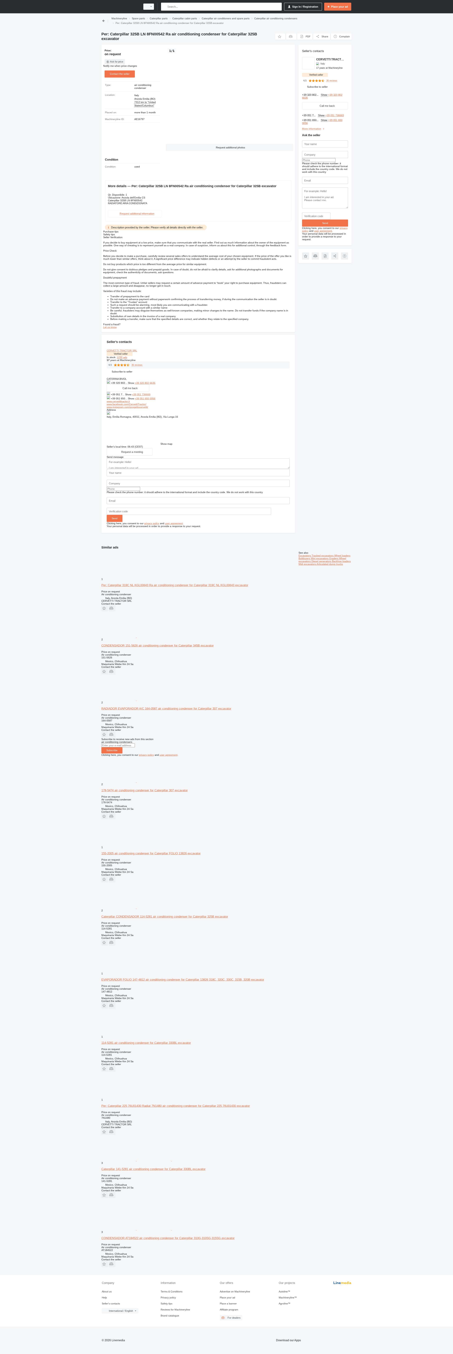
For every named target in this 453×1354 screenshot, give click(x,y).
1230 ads (122, 357)
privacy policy (151, 523)
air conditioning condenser (142, 87)
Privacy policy (168, 1297)
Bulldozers (305, 558)
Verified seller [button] (121, 353)
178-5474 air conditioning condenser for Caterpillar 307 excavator (144, 790)
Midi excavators (308, 564)
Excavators (305, 555)
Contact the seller (120, 73)
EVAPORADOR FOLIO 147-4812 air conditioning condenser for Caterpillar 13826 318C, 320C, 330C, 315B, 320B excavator (182, 979)
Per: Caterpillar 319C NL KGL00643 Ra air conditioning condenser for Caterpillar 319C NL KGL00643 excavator (174, 585)
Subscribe (111, 750)
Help (104, 1297)
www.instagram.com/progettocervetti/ (127, 407)
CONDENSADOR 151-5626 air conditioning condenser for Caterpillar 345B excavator (157, 645)
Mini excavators (320, 558)
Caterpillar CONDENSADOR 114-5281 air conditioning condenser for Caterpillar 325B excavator (164, 916)
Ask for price (116, 61)
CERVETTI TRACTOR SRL (122, 350)
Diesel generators (321, 561)
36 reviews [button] (136, 365)
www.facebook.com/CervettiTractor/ (126, 404)
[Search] (164, 6)
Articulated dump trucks (330, 564)
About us (107, 1291)
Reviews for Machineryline (175, 1309)
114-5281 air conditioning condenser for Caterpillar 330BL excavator (146, 1043)
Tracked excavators (323, 555)
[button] (280, 36)
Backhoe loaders (341, 561)
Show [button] (131, 383)
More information (311, 128)
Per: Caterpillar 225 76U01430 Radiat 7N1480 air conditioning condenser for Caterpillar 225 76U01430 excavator (175, 1106)
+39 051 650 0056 (145, 398)
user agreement (174, 523)
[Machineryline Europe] (120, 6)
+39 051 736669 (141, 394)
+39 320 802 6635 (145, 383)
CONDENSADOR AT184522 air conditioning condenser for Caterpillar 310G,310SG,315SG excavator (168, 1238)
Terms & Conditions (171, 1291)
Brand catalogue (170, 1315)
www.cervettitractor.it (118, 401)
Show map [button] (166, 443)
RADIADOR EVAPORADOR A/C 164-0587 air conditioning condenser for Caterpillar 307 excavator (166, 708)
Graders (334, 558)
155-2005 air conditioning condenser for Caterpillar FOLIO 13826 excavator (151, 853)
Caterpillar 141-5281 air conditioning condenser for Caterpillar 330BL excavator (153, 1169)
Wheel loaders (342, 555)
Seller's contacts (111, 1303)
